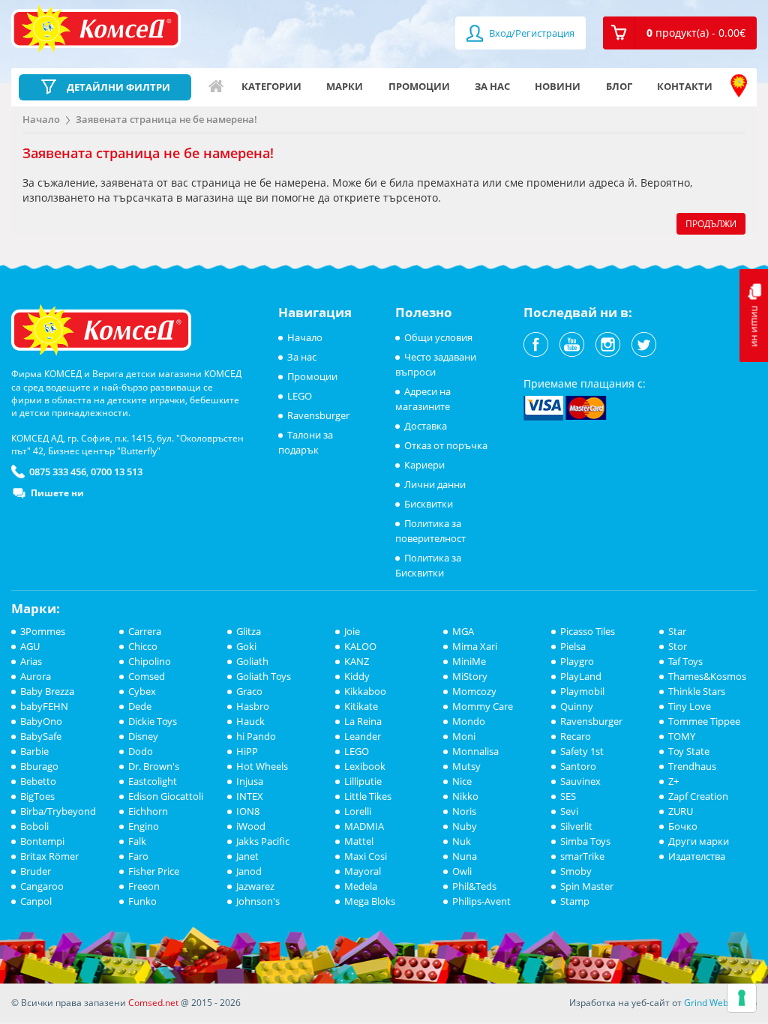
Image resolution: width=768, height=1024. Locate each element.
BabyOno (41, 721)
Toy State (689, 751)
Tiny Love (689, 706)
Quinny (576, 706)
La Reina (363, 721)
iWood (251, 826)
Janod (249, 871)
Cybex (142, 691)
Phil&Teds (474, 886)
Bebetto (38, 781)
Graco (249, 691)
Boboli (34, 826)
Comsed (146, 676)
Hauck (250, 721)
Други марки (698, 841)
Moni (464, 736)
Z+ (673, 781)
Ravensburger (318, 415)
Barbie (34, 751)
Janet (247, 856)
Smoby (576, 871)
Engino (143, 826)
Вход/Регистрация (530, 33)
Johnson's (258, 901)
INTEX (249, 796)
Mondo (468, 721)
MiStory (470, 676)
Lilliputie (363, 781)
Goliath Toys (263, 676)
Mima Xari (474, 646)
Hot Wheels (262, 766)
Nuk (461, 841)
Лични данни (435, 484)
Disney (143, 736)
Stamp (575, 901)
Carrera (144, 631)
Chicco (143, 646)
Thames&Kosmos (707, 676)
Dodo (140, 751)
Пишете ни (57, 493)
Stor (677, 646)
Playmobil (582, 691)
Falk (137, 841)
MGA (463, 631)
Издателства (696, 856)
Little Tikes (368, 796)
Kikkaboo (365, 691)
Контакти (684, 86)
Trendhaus (692, 766)
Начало (216, 86)
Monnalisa (475, 751)
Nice (462, 781)
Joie (352, 631)
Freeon (144, 886)
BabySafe (41, 736)
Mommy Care (482, 706)
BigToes (37, 796)
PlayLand (581, 676)
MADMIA (364, 826)
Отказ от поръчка (446, 445)
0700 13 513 (116, 471)
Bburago (39, 766)
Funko (142, 901)
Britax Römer (49, 856)
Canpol (36, 901)
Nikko (465, 796)
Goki (246, 646)
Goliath (252, 661)
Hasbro (252, 706)
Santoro (578, 766)
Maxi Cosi (365, 856)
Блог (619, 86)
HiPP (247, 751)
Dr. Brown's (153, 766)
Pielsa (573, 646)
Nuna (464, 856)
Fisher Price (153, 871)
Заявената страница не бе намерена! (166, 119)
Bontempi (42, 841)
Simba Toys (585, 841)
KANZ (356, 661)
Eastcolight (152, 781)
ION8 (248, 811)
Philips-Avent (481, 901)
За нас (492, 86)
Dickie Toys (152, 721)
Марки (344, 86)
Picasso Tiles (587, 631)
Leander (362, 736)
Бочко (683, 826)
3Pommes (42, 631)
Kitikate (361, 706)
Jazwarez (255, 886)
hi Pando (256, 736)
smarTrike (582, 856)
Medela (360, 886)
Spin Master (587, 886)
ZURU (680, 811)
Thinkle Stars (696, 691)
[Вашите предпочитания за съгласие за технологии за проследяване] (742, 998)
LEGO (299, 396)
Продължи (711, 223)
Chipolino (149, 661)
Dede (140, 706)
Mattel (359, 841)
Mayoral (362, 871)
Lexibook (365, 766)
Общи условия (438, 337)
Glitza (248, 631)
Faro (138, 856)
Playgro (577, 661)
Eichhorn (148, 811)
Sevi (569, 811)
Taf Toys (685, 661)
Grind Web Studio (720, 1002)
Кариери (424, 465)
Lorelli (357, 811)
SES (568, 796)
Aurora (35, 676)
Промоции (419, 86)
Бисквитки (428, 504)
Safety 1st (582, 751)
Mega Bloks (369, 901)
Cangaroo (42, 886)
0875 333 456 (57, 471)
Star (677, 631)
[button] (680, 32)
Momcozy (474, 691)
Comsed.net (153, 1002)
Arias (31, 661)
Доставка (425, 426)
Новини (557, 86)
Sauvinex (580, 781)
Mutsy (466, 766)
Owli (462, 871)
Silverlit (576, 826)
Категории (272, 86)
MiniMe (469, 661)
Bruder (35, 871)
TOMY (681, 736)
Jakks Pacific (263, 841)
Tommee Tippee (704, 721)
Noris (464, 811)
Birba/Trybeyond (58, 811)
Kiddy (357, 676)
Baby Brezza (47, 691)
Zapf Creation (698, 796)
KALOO (360, 646)
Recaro (575, 736)
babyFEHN (44, 706)
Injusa (249, 781)
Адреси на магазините (738, 86)
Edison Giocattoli (165, 796)
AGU (30, 646)
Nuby (464, 826)
